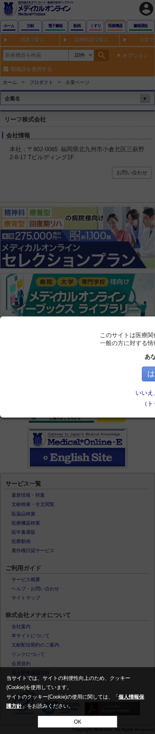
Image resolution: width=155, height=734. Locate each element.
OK (77, 722)
